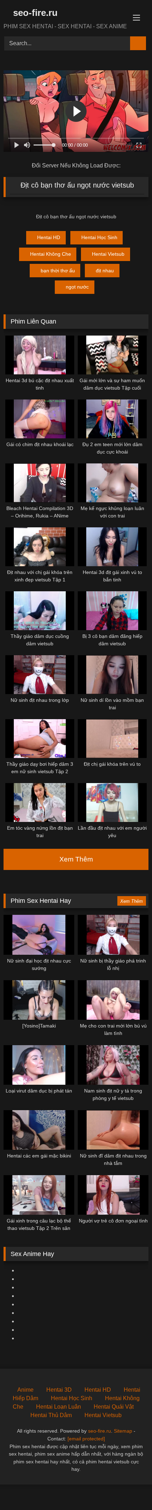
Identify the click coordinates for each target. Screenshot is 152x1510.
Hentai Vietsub (108, 254)
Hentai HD (48, 237)
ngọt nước (77, 287)
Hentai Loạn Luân (58, 1407)
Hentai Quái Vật (114, 1407)
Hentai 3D (59, 1390)
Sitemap (123, 1431)
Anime (25, 1390)
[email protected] (86, 1438)
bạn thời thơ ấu (58, 270)
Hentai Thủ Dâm (51, 1415)
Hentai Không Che (50, 254)
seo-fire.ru (34, 12)
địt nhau (105, 270)
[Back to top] (131, 1489)
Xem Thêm (76, 859)
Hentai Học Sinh (99, 237)
